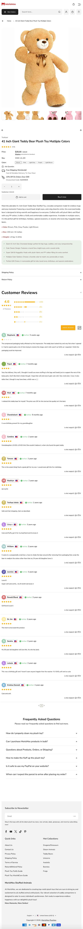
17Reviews (7, 309)
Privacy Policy (10, 854)
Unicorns (46, 858)
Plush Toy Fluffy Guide (13, 871)
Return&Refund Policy (13, 867)
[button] (9, 118)
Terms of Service (11, 862)
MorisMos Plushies (48, 920)
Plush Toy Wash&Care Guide (16, 875)
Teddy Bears (48, 854)
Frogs (45, 871)
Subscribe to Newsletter (17, 808)
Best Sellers (12, 12)
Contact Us (9, 849)
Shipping (17, 154)
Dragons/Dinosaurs (50, 845)
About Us (8, 845)
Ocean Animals (49, 849)
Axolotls (46, 862)
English (29, 916)
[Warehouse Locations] (78, 12)
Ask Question (9, 167)
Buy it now (62, 197)
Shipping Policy (11, 858)
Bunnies (46, 867)
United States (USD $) (47, 916)
